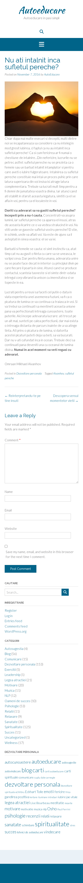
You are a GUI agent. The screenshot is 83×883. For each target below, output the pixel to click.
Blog (8, 654)
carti (38, 770)
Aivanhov (58, 373)
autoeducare (46, 761)
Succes (9, 732)
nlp (45, 809)
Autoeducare (41, 10)
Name (9, 492)
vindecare (52, 831)
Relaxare (11, 716)
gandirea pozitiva (17, 797)
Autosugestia (14, 649)
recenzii (33, 815)
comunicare (26, 777)
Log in (9, 616)
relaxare (56, 816)
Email (8, 510)
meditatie (57, 803)
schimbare (28, 825)
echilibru (20, 792)
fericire (60, 792)
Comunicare (13, 659)
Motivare (11, 685)
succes (10, 831)
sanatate (13, 824)
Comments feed (16, 626)
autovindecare (13, 771)
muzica (38, 809)
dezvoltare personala (32, 784)
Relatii (9, 711)
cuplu (37, 777)
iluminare (42, 797)
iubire (62, 797)
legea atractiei (17, 802)
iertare (33, 797)
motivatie (27, 809)
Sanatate (11, 722)
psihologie (15, 816)
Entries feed (13, 621)
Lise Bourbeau (40, 803)
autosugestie (69, 762)
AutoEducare (52, 74)
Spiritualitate (14, 727)
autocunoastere (18, 762)
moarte (68, 803)
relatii (45, 816)
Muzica (9, 690)
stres (72, 825)
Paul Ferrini (63, 809)
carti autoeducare (54, 771)
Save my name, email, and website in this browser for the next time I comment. (40, 554)
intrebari (52, 797)
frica (68, 792)
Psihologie (12, 706)
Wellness (11, 743)
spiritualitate (52, 824)
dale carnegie (48, 777)
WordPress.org (15, 631)
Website (11, 528)
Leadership (12, 675)
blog (26, 770)
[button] (41, 44)
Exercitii (10, 669)
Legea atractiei (15, 680)
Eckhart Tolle (34, 792)
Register (11, 610)
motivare (12, 808)
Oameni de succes (17, 701)
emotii (49, 791)
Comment (13, 440)
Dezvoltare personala (29, 373)
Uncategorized (15, 737)
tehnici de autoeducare (30, 832)
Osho (52, 808)
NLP (7, 695)
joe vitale (71, 797)
